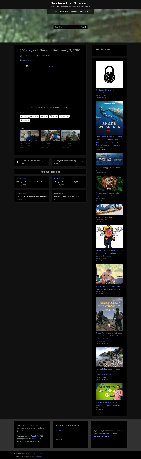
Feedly (34, 436)
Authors (74, 11)
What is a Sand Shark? (105, 217)
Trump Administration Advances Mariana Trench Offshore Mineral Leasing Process (109, 336)
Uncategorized (28, 60)
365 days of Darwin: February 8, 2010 (66, 196)
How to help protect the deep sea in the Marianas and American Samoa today (108, 372)
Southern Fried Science (68, 3)
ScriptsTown (38, 456)
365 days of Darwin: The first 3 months (29, 182)
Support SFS (84, 11)
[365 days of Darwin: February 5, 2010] (29, 135)
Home (54, 11)
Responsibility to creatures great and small (31, 196)
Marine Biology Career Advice (108, 168)
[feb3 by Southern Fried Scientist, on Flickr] (50, 83)
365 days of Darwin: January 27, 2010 (66, 182)
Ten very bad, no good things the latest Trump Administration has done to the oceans (109, 253)
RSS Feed (35, 425)
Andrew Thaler (44, 55)
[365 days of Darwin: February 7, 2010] (50, 135)
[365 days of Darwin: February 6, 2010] (70, 135)
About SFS (64, 11)
